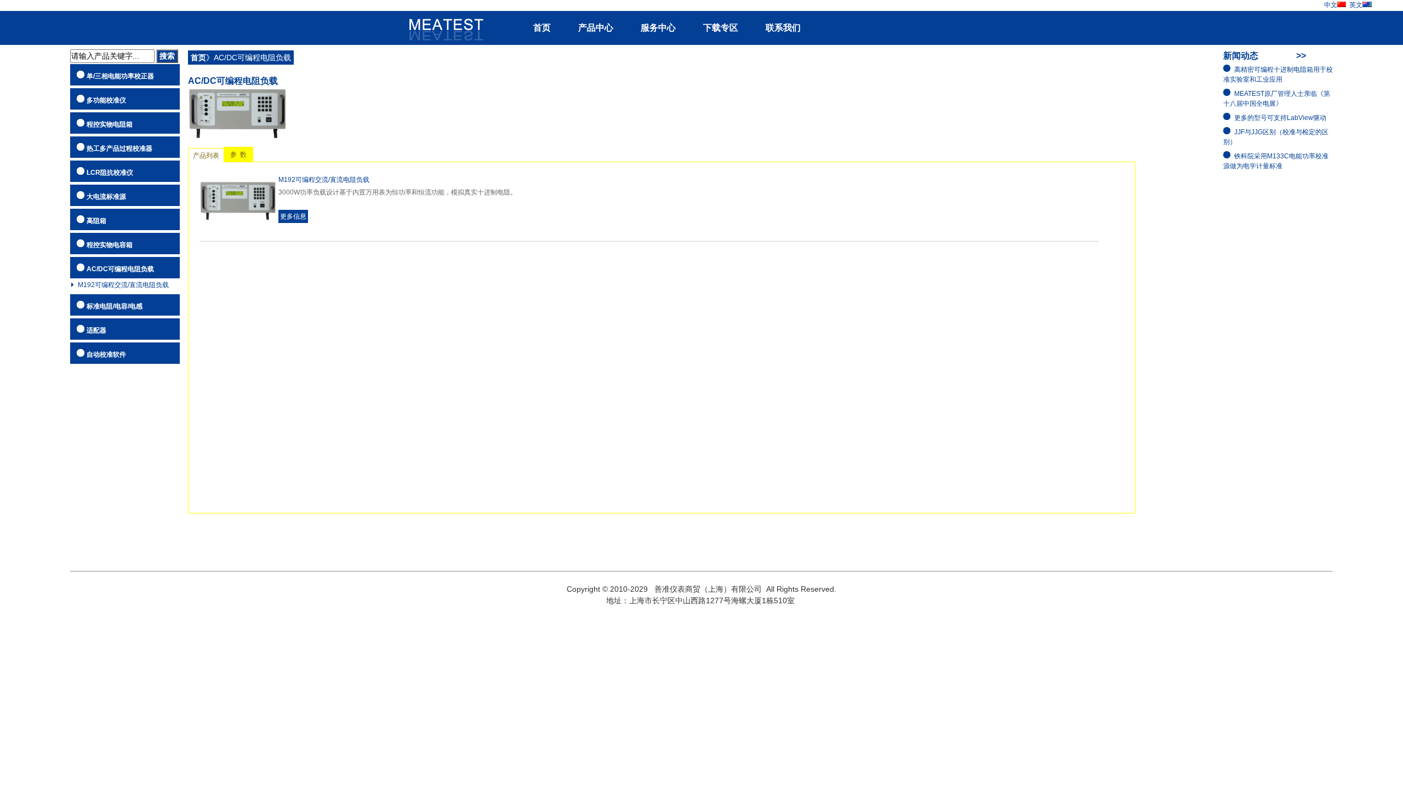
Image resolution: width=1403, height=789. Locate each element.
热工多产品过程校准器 (119, 148)
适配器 (96, 330)
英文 (1355, 5)
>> (1301, 55)
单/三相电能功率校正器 (120, 76)
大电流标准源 (106, 197)
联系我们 (783, 27)
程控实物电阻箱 (110, 124)
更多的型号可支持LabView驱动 (1280, 118)
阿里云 (442, 23)
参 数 (238, 154)
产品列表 (206, 155)
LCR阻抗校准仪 (110, 172)
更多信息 (293, 216)
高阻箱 (96, 221)
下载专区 (720, 27)
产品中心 (595, 27)
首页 (542, 27)
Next (1384, 394)
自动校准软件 (106, 354)
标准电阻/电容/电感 (114, 306)
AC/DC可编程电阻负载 (120, 269)
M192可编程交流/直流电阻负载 (123, 285)
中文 (1330, 5)
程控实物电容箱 (110, 245)
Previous (19, 394)
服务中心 (658, 27)
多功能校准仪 (106, 100)
